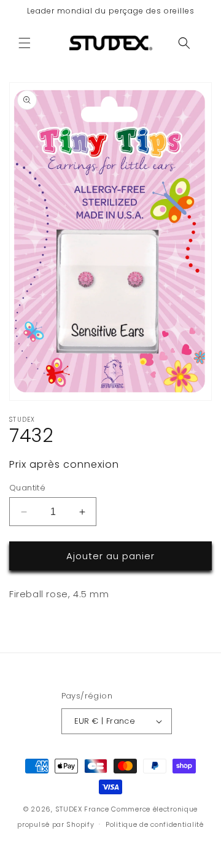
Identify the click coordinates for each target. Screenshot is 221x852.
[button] (24, 42)
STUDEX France (82, 809)
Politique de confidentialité (155, 824)
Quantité (27, 488)
